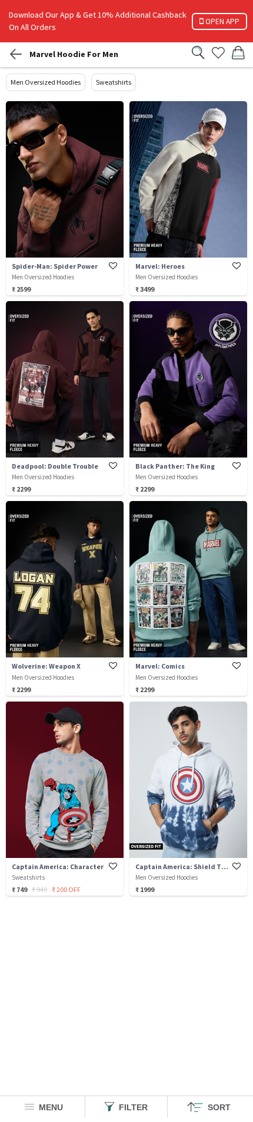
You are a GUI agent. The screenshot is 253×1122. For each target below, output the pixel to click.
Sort (218, 1107)
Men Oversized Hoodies (46, 82)
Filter (132, 1107)
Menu (49, 1107)
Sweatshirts (113, 82)
